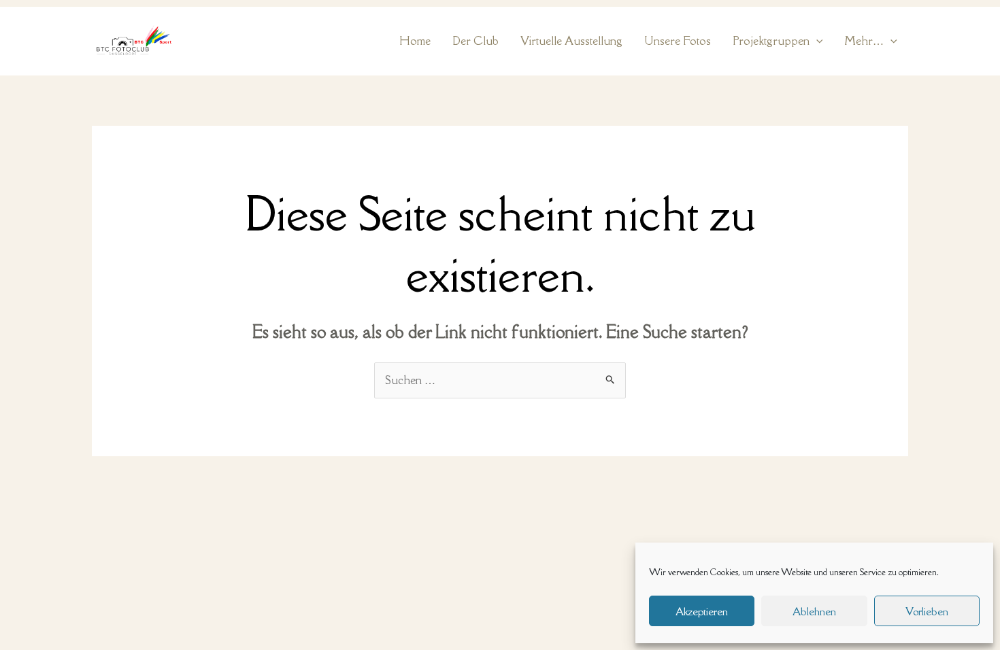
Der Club (475, 40)
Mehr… (864, 40)
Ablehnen (814, 611)
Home (415, 40)
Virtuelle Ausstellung (571, 40)
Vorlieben (926, 611)
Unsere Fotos (677, 40)
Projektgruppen (771, 40)
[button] (816, 41)
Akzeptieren (702, 611)
